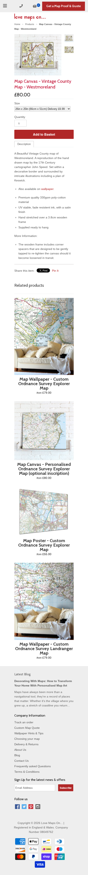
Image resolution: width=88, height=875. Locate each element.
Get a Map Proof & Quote (63, 6)
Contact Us (21, 760)
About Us (20, 749)
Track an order (23, 722)
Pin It (55, 270)
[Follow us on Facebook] (17, 807)
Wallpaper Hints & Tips (28, 733)
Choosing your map (27, 738)
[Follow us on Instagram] (37, 807)
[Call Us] (21, 6)
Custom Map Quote (27, 727)
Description (24, 144)
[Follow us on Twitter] (24, 807)
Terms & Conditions (26, 771)
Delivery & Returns (26, 744)
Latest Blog (22, 674)
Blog (17, 755)
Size (17, 103)
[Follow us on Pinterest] (30, 807)
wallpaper (47, 189)
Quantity (19, 117)
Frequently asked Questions (32, 766)
